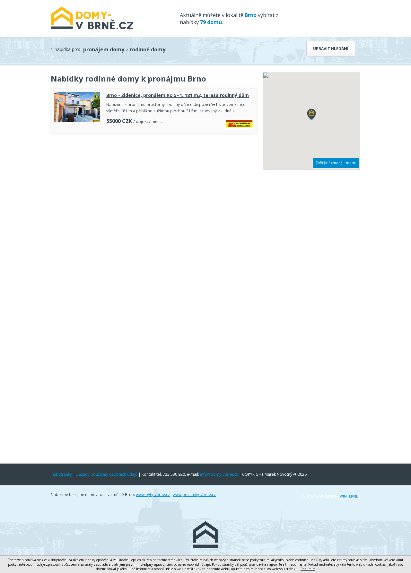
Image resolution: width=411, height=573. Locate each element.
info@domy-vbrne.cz (219, 474)
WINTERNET (349, 496)
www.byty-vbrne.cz (153, 494)
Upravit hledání (330, 48)
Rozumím (308, 569)
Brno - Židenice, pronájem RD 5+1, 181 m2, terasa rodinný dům (177, 95)
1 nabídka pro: (65, 49)
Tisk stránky (61, 474)
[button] (311, 115)
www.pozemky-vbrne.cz (194, 494)
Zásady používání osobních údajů (106, 474)
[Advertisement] (154, 154)
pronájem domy (103, 49)
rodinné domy (147, 49)
